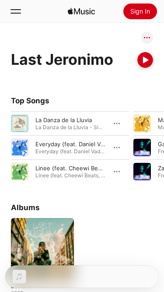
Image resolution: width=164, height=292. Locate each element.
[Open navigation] (15, 11)
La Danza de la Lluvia (63, 119)
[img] (81, 11)
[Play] (145, 60)
